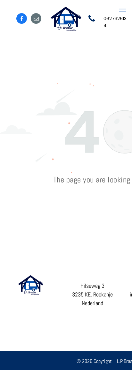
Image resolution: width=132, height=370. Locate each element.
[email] (36, 19)
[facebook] (21, 19)
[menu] (122, 10)
